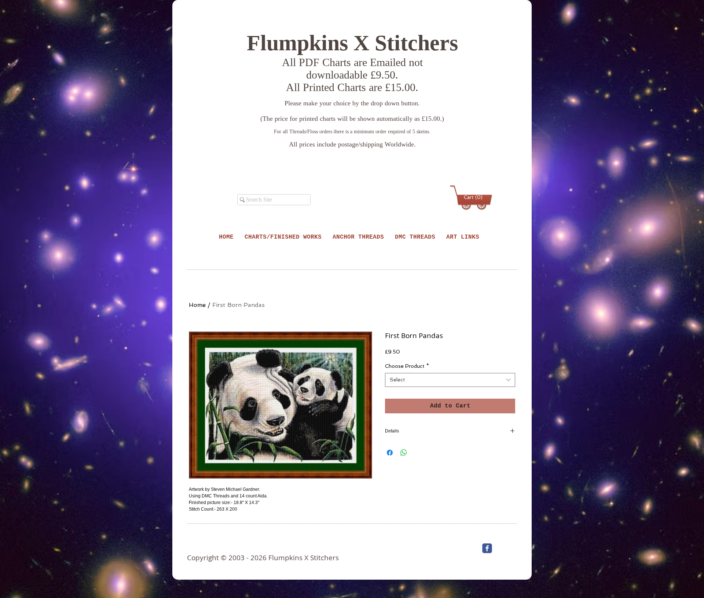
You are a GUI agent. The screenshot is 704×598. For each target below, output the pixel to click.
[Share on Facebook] (389, 452)
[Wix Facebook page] (487, 548)
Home (197, 304)
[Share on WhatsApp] (403, 452)
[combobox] (450, 380)
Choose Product (407, 366)
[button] (472, 197)
